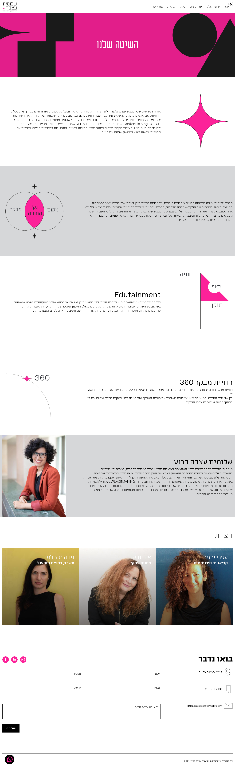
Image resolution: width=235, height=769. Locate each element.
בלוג (182, 6)
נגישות (171, 6)
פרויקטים (196, 6)
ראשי (227, 6)
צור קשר (157, 6)
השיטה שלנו (214, 6)
